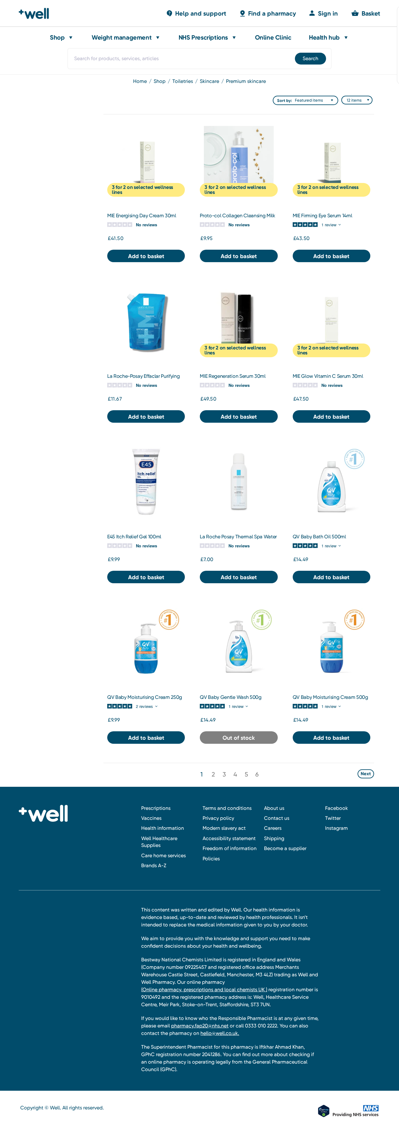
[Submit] (310, 59)
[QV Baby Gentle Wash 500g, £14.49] (238, 642)
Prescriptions (156, 808)
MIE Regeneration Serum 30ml (232, 376)
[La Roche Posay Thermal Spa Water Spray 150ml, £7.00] (238, 482)
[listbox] (315, 100)
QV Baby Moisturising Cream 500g (330, 697)
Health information (162, 828)
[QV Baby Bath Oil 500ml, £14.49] (331, 482)
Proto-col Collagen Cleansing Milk (237, 216)
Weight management (121, 37)
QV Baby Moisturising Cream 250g (144, 697)
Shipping (274, 838)
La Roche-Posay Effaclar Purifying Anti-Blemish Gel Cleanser (143, 379)
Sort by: (284, 100)
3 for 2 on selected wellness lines (142, 189)
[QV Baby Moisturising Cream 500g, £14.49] (331, 642)
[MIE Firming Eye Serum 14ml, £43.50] (331, 160)
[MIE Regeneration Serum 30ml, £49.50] (238, 321)
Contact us (276, 818)
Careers (272, 828)
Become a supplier (285, 848)
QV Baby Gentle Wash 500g (230, 697)
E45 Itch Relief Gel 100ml (134, 537)
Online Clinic (273, 37)
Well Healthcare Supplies (159, 841)
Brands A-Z (153, 865)
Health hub (324, 37)
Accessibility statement (229, 838)
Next (366, 773)
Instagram (336, 828)
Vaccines (151, 818)
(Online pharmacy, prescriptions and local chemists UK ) (204, 990)
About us (274, 808)
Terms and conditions (227, 808)
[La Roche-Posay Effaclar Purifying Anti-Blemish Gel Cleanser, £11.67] (146, 321)
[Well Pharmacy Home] (37, 13)
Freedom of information (230, 848)
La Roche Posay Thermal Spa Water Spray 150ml (238, 540)
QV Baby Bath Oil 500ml (319, 537)
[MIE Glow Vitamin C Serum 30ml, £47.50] (331, 321)
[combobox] (199, 58)
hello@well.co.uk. (219, 1033)
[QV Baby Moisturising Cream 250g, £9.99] (146, 642)
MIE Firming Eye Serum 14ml (322, 216)
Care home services (163, 855)
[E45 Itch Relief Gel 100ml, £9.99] (146, 482)
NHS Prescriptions (203, 37)
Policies (211, 859)
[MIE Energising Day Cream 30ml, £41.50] (146, 160)
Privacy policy (218, 818)
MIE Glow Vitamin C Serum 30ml (328, 376)
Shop (57, 37)
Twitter (333, 818)
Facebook (336, 808)
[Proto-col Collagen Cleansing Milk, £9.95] (238, 160)
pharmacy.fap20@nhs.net (199, 1026)
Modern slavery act (224, 828)
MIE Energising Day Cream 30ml (141, 216)
